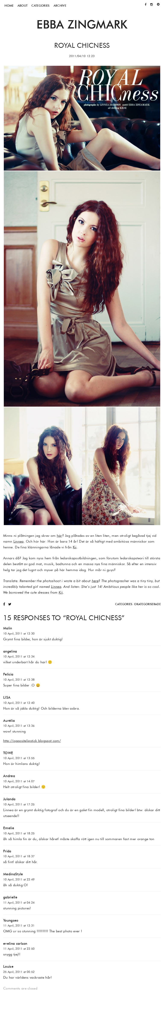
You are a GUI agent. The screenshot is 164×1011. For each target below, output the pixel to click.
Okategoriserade (147, 604)
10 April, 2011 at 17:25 (19, 804)
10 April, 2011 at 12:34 (19, 656)
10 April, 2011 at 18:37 (19, 856)
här (59, 536)
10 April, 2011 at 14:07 (19, 781)
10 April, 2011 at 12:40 (19, 702)
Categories (40, 5)
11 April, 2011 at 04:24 (19, 902)
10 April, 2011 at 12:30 (19, 633)
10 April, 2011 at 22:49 (19, 879)
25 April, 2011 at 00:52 (19, 971)
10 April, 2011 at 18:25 (19, 833)
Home (8, 5)
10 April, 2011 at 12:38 (19, 679)
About (23, 5)
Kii (75, 547)
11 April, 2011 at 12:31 (19, 925)
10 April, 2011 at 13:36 (19, 725)
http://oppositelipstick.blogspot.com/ (32, 741)
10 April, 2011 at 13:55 (19, 758)
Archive (60, 5)
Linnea (18, 541)
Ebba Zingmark (82, 24)
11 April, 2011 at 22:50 (19, 948)
